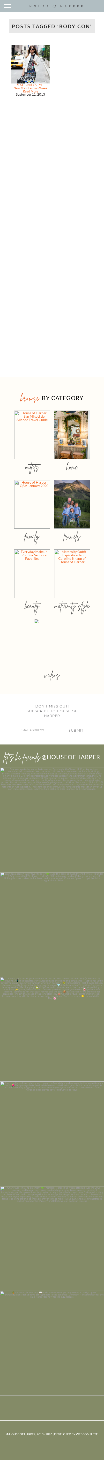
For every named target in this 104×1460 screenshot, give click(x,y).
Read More (30, 91)
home (72, 467)
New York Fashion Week (30, 88)
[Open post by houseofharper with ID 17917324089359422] (52, 1134)
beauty (32, 606)
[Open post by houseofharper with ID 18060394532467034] (52, 924)
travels (72, 536)
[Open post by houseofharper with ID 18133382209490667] (52, 1029)
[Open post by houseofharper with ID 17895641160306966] (52, 1343)
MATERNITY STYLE (31, 85)
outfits (32, 467)
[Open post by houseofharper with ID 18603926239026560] (52, 820)
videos (52, 675)
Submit (75, 730)
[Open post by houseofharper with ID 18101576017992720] (52, 1238)
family (32, 536)
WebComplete (87, 1434)
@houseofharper (71, 756)
